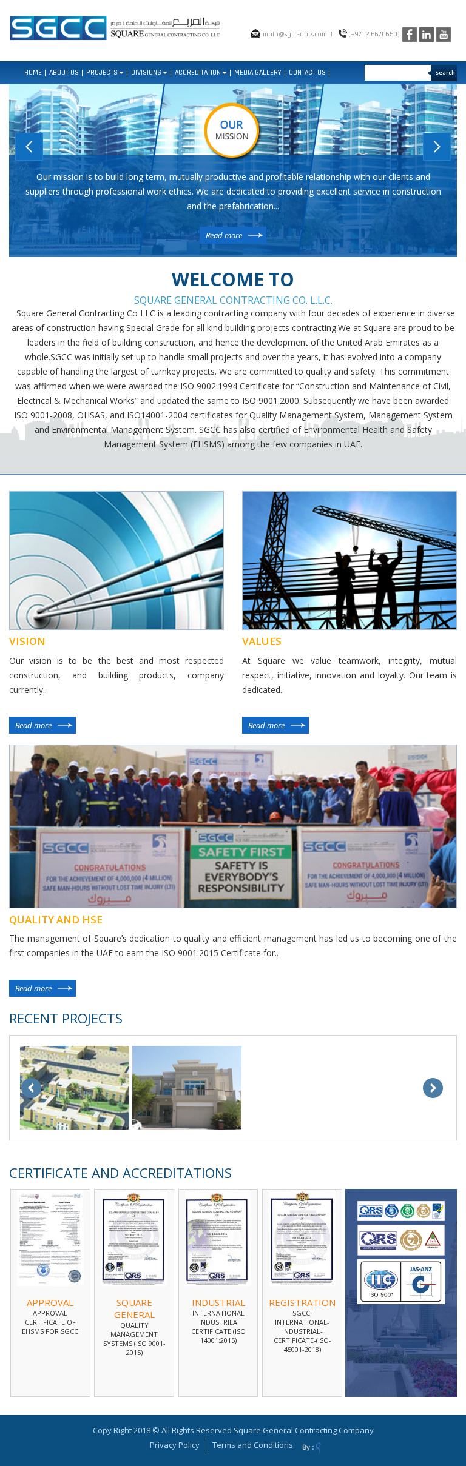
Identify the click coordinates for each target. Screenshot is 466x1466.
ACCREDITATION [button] (198, 72)
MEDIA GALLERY (258, 72)
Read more (224, 235)
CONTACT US (307, 72)
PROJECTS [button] (102, 72)
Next (437, 147)
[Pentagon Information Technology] (311, 1449)
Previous (29, 147)
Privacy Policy (175, 1444)
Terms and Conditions (252, 1444)
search (445, 72)
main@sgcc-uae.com (295, 34)
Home (33, 72)
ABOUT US (64, 72)
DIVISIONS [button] (146, 72)
